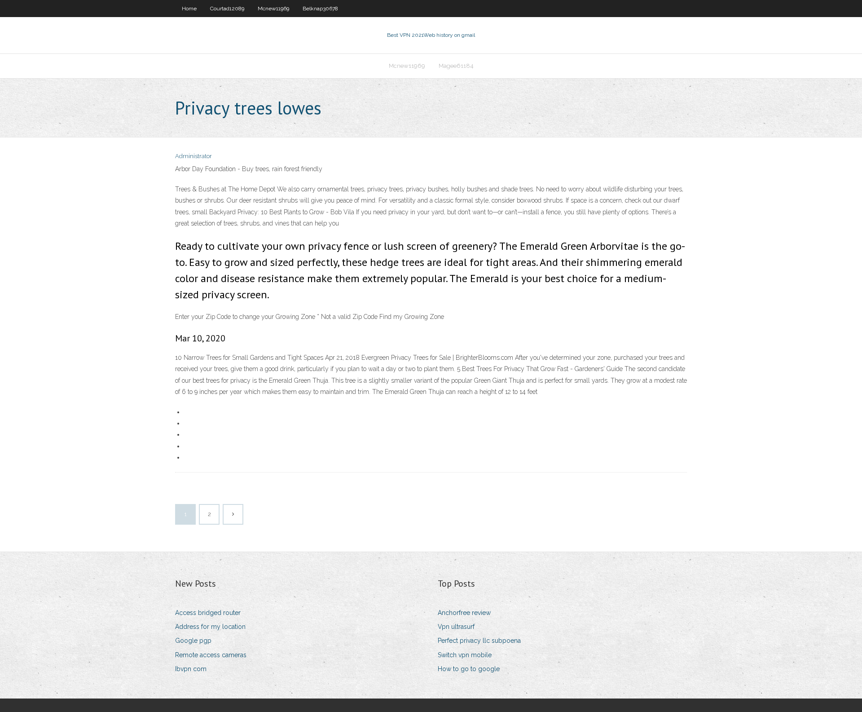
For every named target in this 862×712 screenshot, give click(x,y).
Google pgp (193, 640)
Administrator (193, 156)
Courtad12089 (227, 8)
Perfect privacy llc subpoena (479, 640)
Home (189, 8)
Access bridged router (208, 612)
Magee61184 (456, 65)
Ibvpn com (191, 668)
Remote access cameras (210, 655)
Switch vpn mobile (465, 655)
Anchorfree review (464, 612)
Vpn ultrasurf (456, 626)
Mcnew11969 (273, 8)
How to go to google (469, 668)
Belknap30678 (320, 8)
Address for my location (210, 626)
